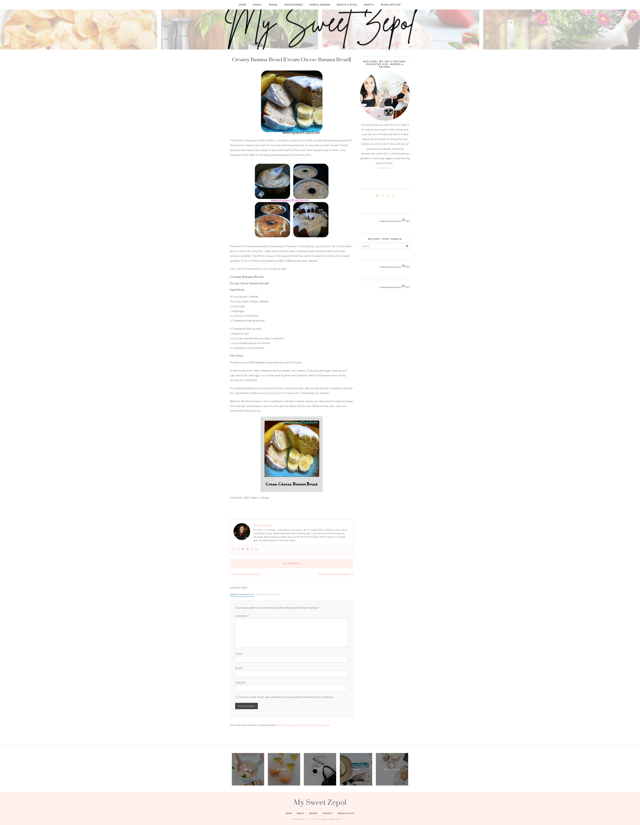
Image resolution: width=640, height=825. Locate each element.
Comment (242, 616)
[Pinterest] (247, 549)
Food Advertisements (389, 221)
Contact (327, 813)
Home (242, 4)
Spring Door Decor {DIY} (247, 574)
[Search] (407, 246)
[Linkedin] (256, 549)
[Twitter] (242, 549)
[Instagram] (238, 549)
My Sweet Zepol (320, 802)
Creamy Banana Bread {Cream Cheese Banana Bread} (291, 59)
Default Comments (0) (242, 594)
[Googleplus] (252, 549)
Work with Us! (391, 4)
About (368, 4)
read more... (385, 168)
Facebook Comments (267, 594)
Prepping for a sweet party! (335, 574)
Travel (273, 4)
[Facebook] (233, 549)
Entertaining (293, 4)
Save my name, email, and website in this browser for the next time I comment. (286, 697)
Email (239, 668)
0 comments (292, 563)
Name (239, 653)
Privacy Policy (346, 813)
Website (240, 682)
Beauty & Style (347, 4)
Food (256, 4)
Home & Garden (320, 4)
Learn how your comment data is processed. (303, 725)
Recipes (313, 813)
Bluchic (343, 819)
